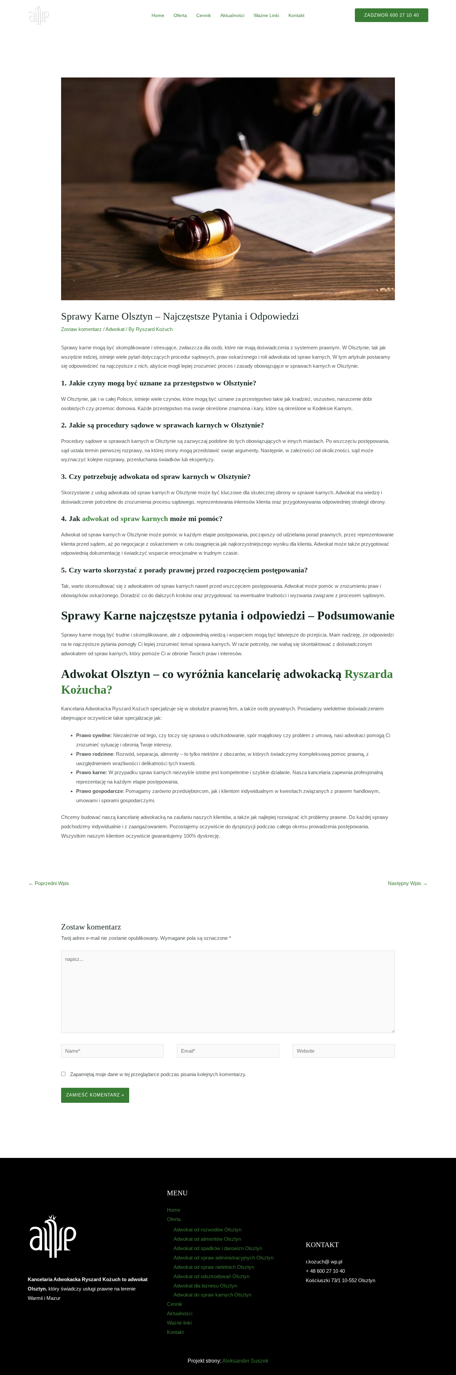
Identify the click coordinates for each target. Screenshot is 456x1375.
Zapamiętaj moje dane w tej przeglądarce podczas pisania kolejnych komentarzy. (158, 1074)
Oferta (180, 15)
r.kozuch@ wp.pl (324, 1261)
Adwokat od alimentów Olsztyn (207, 1239)
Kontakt (296, 15)
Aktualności (232, 15)
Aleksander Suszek (245, 1361)
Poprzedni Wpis (48, 883)
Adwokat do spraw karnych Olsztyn (212, 1295)
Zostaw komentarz (81, 329)
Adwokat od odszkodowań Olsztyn (211, 1276)
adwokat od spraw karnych (125, 518)
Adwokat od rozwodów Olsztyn (207, 1229)
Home (158, 15)
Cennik (203, 15)
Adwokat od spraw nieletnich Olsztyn (214, 1267)
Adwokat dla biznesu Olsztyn (205, 1285)
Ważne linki (266, 15)
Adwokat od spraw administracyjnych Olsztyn (223, 1257)
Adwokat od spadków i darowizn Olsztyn (218, 1248)
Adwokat (115, 329)
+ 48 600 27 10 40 (325, 1271)
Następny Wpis (408, 883)
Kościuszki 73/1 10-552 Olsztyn (340, 1280)
